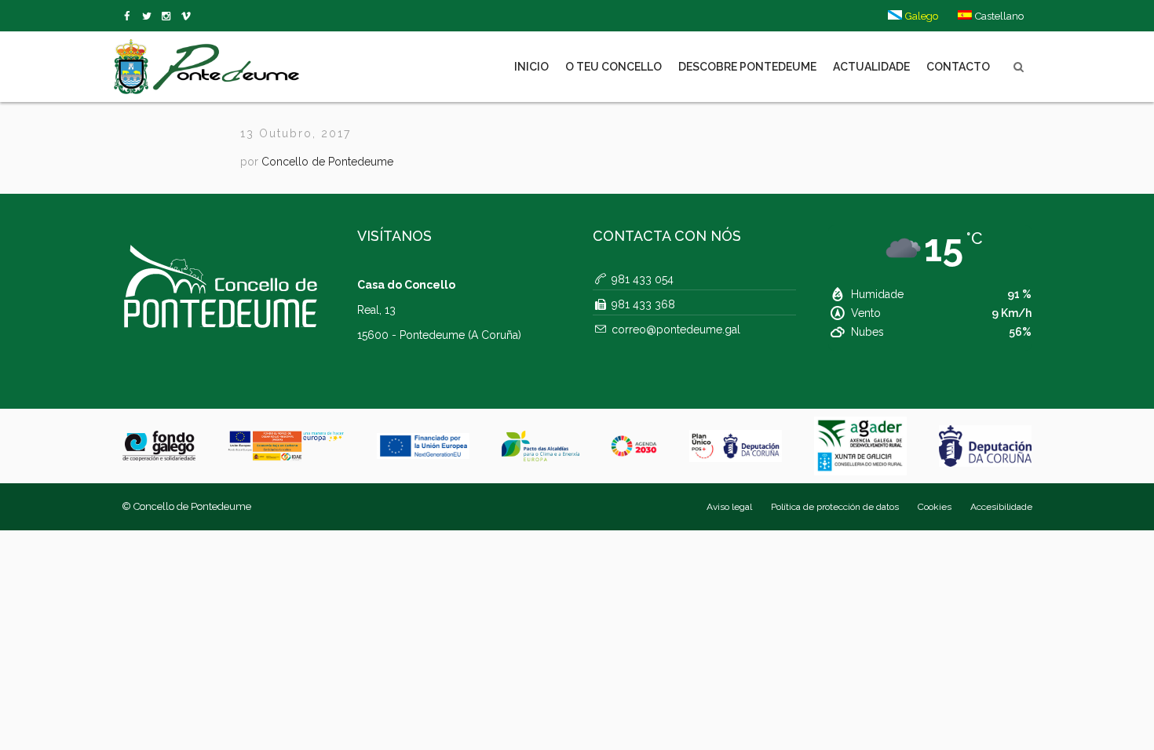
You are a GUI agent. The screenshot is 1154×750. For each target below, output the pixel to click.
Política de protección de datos (835, 506)
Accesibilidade (1001, 506)
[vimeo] (149, 16)
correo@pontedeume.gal (676, 329)
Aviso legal (729, 506)
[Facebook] (130, 16)
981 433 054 (643, 279)
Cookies (934, 506)
